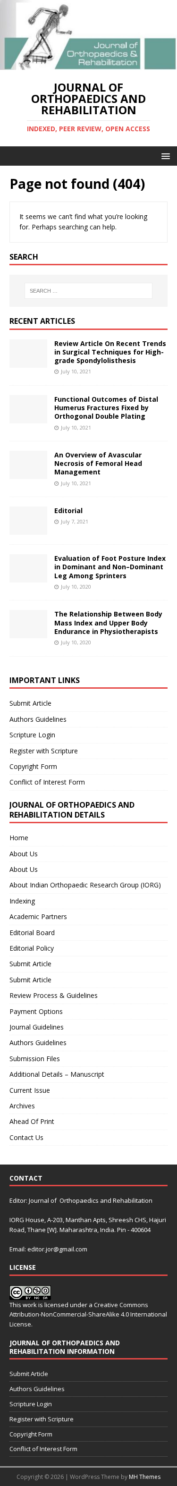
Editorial (68, 510)
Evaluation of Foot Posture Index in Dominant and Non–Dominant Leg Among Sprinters (110, 567)
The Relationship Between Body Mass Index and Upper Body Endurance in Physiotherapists (108, 622)
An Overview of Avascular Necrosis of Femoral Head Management (98, 463)
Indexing (22, 900)
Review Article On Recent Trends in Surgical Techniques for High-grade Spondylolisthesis (110, 352)
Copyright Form (33, 766)
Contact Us (26, 1137)
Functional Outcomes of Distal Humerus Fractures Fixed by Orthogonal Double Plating (106, 408)
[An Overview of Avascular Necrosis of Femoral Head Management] (28, 473)
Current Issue (29, 1090)
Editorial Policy (31, 948)
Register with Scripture (43, 750)
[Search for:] (88, 291)
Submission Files (34, 1058)
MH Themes (144, 1477)
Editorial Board (32, 932)
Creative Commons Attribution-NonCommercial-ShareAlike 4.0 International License (88, 1314)
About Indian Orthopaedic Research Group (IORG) (85, 884)
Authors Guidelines (38, 719)
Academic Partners (38, 916)
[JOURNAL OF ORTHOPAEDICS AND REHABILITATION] (88, 64)
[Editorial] (28, 529)
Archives (22, 1105)
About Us (23, 853)
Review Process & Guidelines (53, 995)
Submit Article (30, 703)
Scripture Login (32, 734)
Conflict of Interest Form (47, 781)
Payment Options (36, 1011)
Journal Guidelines (36, 1026)
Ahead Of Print (31, 1121)
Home (18, 837)
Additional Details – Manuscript (56, 1074)
